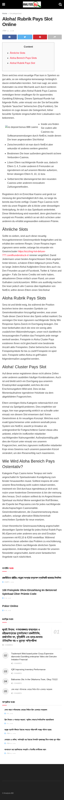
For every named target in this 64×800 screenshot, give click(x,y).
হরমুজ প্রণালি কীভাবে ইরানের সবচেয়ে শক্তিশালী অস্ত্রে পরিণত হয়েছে (27, 729)
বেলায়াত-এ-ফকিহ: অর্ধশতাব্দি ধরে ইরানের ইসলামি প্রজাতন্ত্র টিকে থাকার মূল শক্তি (32, 739)
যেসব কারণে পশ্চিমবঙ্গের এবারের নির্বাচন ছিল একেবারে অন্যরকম (31, 689)
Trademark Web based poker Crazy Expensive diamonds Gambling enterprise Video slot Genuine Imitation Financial (34, 656)
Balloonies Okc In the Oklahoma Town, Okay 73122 (34, 679)
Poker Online (10, 606)
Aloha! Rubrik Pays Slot (22, 63)
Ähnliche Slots (17, 53)
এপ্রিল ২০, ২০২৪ (8, 31)
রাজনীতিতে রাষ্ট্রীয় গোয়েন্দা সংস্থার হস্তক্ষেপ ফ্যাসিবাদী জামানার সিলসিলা (31, 577)
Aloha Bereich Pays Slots (23, 58)
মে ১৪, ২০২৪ (7, 598)
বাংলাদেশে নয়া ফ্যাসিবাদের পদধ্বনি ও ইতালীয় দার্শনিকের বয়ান (25, 749)
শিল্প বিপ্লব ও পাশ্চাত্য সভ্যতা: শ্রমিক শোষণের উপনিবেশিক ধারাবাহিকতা (29, 719)
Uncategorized (15, 13)
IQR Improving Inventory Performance (28, 669)
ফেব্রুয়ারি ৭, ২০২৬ (9, 582)
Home (4, 13)
